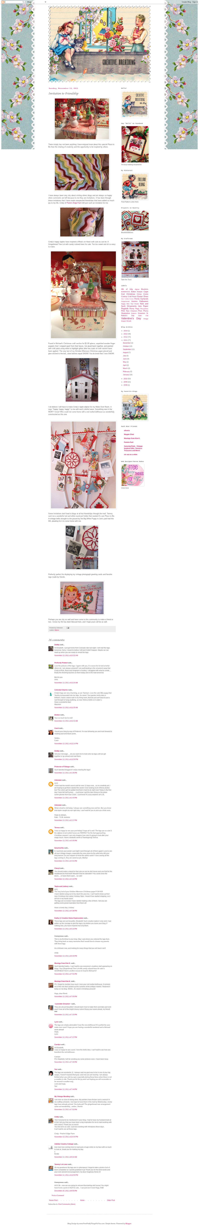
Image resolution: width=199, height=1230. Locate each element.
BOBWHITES (125, 292)
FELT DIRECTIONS (127, 299)
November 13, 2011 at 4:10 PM (65, 879)
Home (82, 1200)
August (126, 352)
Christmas (130, 294)
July (124, 356)
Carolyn (57, 1044)
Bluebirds (144, 289)
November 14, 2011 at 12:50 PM (66, 1175)
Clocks (145, 294)
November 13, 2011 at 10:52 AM (66, 655)
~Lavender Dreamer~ (62, 1004)
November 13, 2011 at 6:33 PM (65, 956)
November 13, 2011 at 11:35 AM (66, 707)
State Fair (143, 315)
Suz (55, 1069)
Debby (56, 645)
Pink (123, 311)
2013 (126, 334)
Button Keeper (137, 292)
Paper (145, 306)
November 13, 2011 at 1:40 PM (65, 798)
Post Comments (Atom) (66, 1204)
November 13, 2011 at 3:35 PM (65, 841)
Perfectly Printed (60, 663)
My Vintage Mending (62, 1096)
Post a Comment (58, 1195)
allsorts (127, 430)
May (125, 362)
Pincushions (144, 308)
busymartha (59, 848)
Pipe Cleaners (131, 311)
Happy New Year (127, 304)
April (125, 365)
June (125, 359)
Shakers (134, 313)
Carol (56, 728)
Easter (140, 296)
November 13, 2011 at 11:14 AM (66, 683)
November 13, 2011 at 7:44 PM (65, 1089)
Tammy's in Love (60, 1164)
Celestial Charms (61, 690)
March (125, 368)
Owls (140, 306)
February (126, 372)
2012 (126, 337)
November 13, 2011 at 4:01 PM (65, 861)
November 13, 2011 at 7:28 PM (65, 1062)
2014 (126, 331)
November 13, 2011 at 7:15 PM (65, 1015)
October (126, 346)
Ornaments (132, 306)
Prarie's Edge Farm (74, 203)
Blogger (128, 1224)
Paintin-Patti (128, 442)
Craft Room (132, 297)
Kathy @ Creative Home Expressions (68, 918)
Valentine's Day (131, 318)
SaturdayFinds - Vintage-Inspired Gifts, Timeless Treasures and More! (133, 448)
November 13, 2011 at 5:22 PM (65, 929)
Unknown (58, 780)
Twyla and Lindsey (61, 886)
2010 (126, 379)
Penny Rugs (134, 309)
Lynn (56, 1022)
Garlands (144, 299)
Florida (137, 299)
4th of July (127, 289)
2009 (126, 382)
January (126, 375)
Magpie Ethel (129, 434)
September (127, 349)
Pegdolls (124, 308)
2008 (126, 385)
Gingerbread (125, 301)
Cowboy (124, 297)
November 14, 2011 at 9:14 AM (65, 1157)
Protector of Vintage (62, 767)
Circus (139, 294)
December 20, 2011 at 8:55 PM (65, 1191)
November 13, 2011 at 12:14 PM (66, 744)
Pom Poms (143, 311)
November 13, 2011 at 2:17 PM (65, 820)
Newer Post (53, 1200)
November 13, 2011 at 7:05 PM (65, 996)
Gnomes (134, 301)
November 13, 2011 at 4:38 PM (65, 911)
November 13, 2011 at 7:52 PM (65, 1109)
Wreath (128, 321)
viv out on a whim (130, 454)
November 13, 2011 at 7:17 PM (65, 1037)
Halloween (143, 301)
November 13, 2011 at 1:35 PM (65, 773)
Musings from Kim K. (62, 963)
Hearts (136, 304)
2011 (126, 340)
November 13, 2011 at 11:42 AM (66, 721)
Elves (146, 296)
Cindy (56, 1117)
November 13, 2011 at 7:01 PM (65, 974)
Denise (57, 715)
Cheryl (57, 868)
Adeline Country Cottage (63, 1144)
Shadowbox (125, 313)
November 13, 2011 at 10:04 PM (66, 1137)
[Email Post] (67, 628)
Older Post (111, 1200)
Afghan (56, 630)
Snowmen (141, 313)
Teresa (57, 828)
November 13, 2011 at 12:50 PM (66, 759)
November (127, 343)
